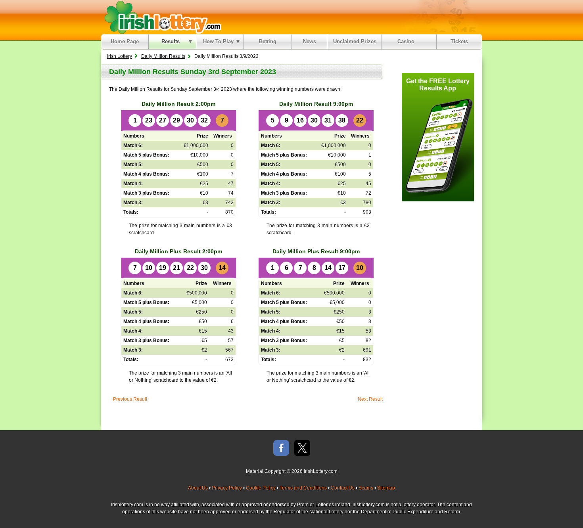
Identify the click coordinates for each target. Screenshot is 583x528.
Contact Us (343, 488)
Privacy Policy (227, 488)
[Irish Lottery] (161, 17)
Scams (366, 488)
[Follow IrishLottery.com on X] (302, 448)
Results (170, 41)
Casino (407, 41)
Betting (267, 41)
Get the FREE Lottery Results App (438, 85)
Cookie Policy (261, 488)
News (309, 41)
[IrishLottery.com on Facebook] (281, 448)
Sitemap (386, 488)
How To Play (218, 41)
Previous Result (130, 399)
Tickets (459, 41)
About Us (198, 488)
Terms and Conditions (303, 488)
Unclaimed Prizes (354, 41)
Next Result (370, 399)
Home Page (125, 41)
